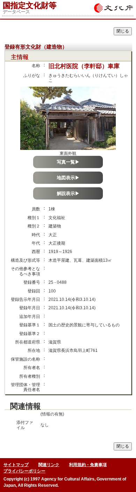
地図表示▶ (68, 177)
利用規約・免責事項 (88, 464)
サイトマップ (16, 464)
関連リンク (48, 464)
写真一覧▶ (68, 162)
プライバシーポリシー (24, 471)
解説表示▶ (68, 193)
